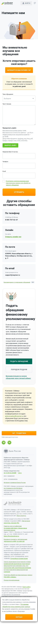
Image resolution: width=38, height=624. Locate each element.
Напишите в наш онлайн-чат (19, 70)
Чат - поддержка (19, 433)
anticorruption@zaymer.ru (14, 416)
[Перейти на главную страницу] (7, 3)
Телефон (5, 161)
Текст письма (7, 104)
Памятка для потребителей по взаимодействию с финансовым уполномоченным (15, 528)
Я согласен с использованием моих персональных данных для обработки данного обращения (18, 183)
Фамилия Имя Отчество (10, 152)
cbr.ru (20, 473)
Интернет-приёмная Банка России (15, 482)
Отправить (19, 192)
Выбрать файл (10, 145)
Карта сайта (26, 587)
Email (4, 171)
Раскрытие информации (11, 580)
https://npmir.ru (21, 515)
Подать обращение (19, 361)
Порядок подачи (19, 370)
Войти (27, 3)
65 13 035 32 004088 (10, 473)
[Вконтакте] (9, 442)
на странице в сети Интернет (13, 488)
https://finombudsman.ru (11, 536)
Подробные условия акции (19, 558)
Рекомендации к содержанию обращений (17, 282)
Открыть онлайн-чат (13, 237)
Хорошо (19, 617)
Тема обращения (8, 94)
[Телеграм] (3, 442)
